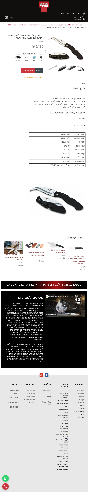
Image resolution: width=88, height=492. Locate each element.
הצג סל (83, 18)
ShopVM (68, 25)
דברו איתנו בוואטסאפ (20, 284)
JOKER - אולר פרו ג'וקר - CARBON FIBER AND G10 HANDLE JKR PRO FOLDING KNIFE (76, 260)
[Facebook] (46, 375)
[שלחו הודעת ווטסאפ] (5, 478)
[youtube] (41, 375)
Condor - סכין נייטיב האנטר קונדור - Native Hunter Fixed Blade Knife (14, 257)
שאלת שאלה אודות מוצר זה (33, 77)
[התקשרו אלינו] (5, 486)
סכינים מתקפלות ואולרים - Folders (52, 25)
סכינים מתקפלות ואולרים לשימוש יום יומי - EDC (23, 25)
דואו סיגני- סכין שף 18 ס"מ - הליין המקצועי (56, 251)
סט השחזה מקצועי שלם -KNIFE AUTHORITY (36, 254)
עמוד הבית (75, 25)
